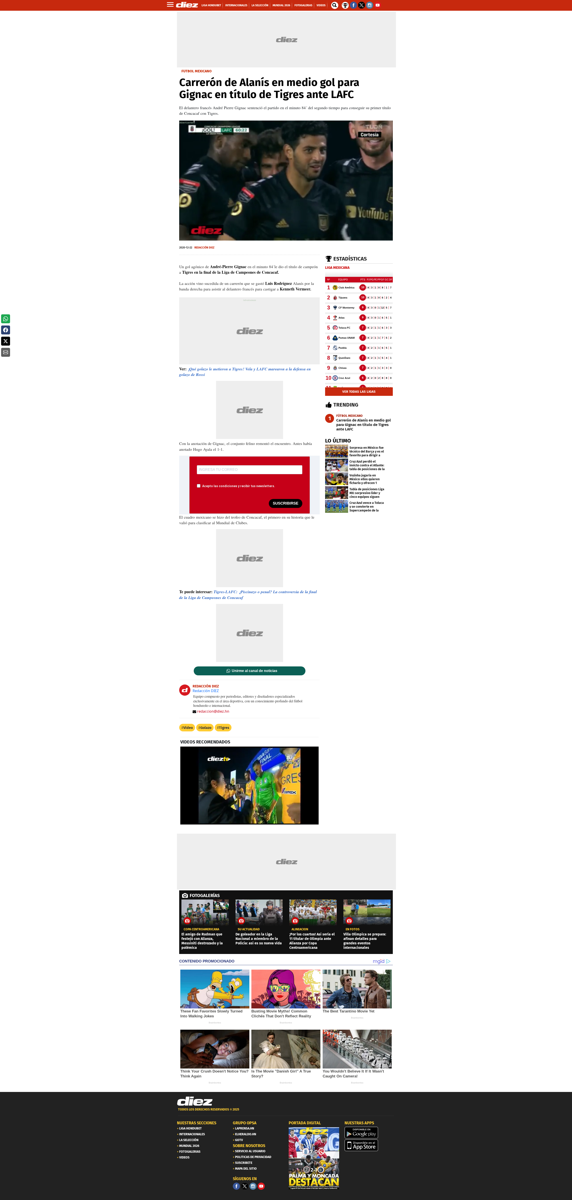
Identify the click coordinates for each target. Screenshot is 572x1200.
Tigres (224, 728)
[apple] (370, 1145)
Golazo (205, 728)
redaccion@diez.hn (213, 711)
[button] (5, 318)
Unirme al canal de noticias (254, 671)
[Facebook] (236, 1186)
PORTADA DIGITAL (305, 1123)
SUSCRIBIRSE (285, 503)
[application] (286, 181)
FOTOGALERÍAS (205, 895)
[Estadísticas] (345, 4)
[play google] (370, 1132)
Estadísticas (350, 259)
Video (188, 728)
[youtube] (261, 1186)
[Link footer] (195, 1101)
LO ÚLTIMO (338, 441)
